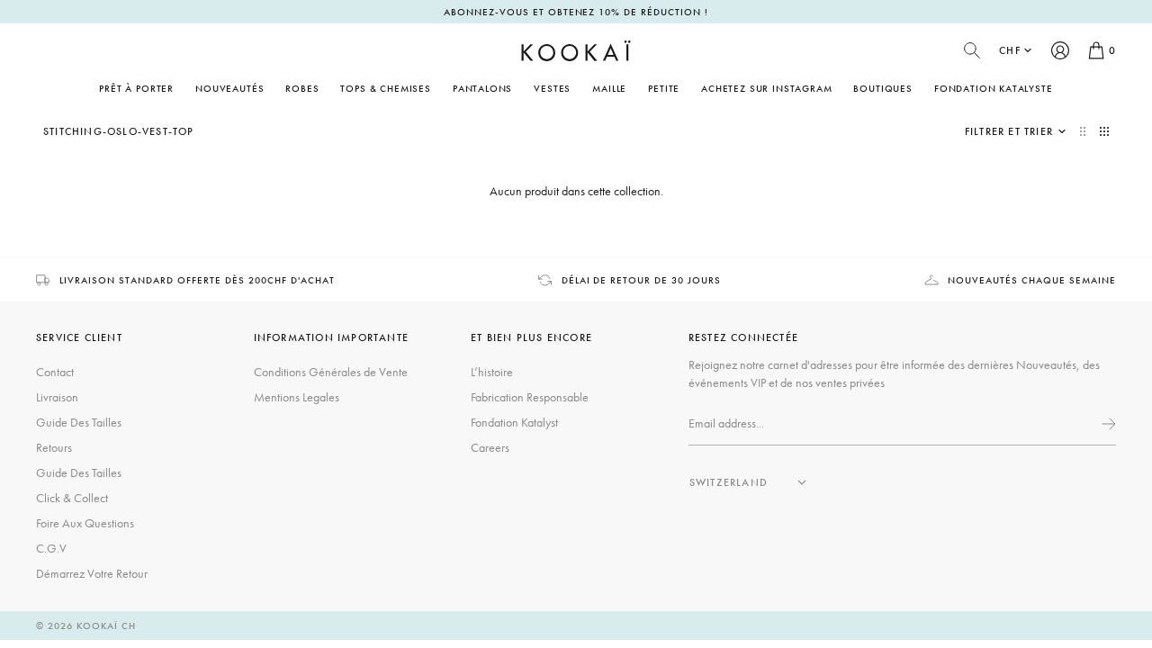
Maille (609, 88)
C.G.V (51, 548)
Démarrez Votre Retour (92, 573)
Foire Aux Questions (85, 523)
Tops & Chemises (385, 88)
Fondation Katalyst (514, 422)
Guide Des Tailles (79, 422)
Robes (302, 88)
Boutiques (882, 88)
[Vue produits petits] (1104, 131)
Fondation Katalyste (993, 88)
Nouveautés (229, 88)
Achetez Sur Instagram (766, 88)
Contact (55, 372)
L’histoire (492, 372)
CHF (1010, 50)
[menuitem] (229, 88)
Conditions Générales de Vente (331, 372)
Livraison (57, 397)
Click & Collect (72, 498)
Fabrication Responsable (530, 397)
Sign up (1107, 424)
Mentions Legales (296, 397)
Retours (54, 447)
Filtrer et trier (1009, 131)
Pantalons (482, 88)
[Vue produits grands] (1084, 131)
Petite (664, 88)
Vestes (552, 88)
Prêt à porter (136, 88)
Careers (490, 447)
